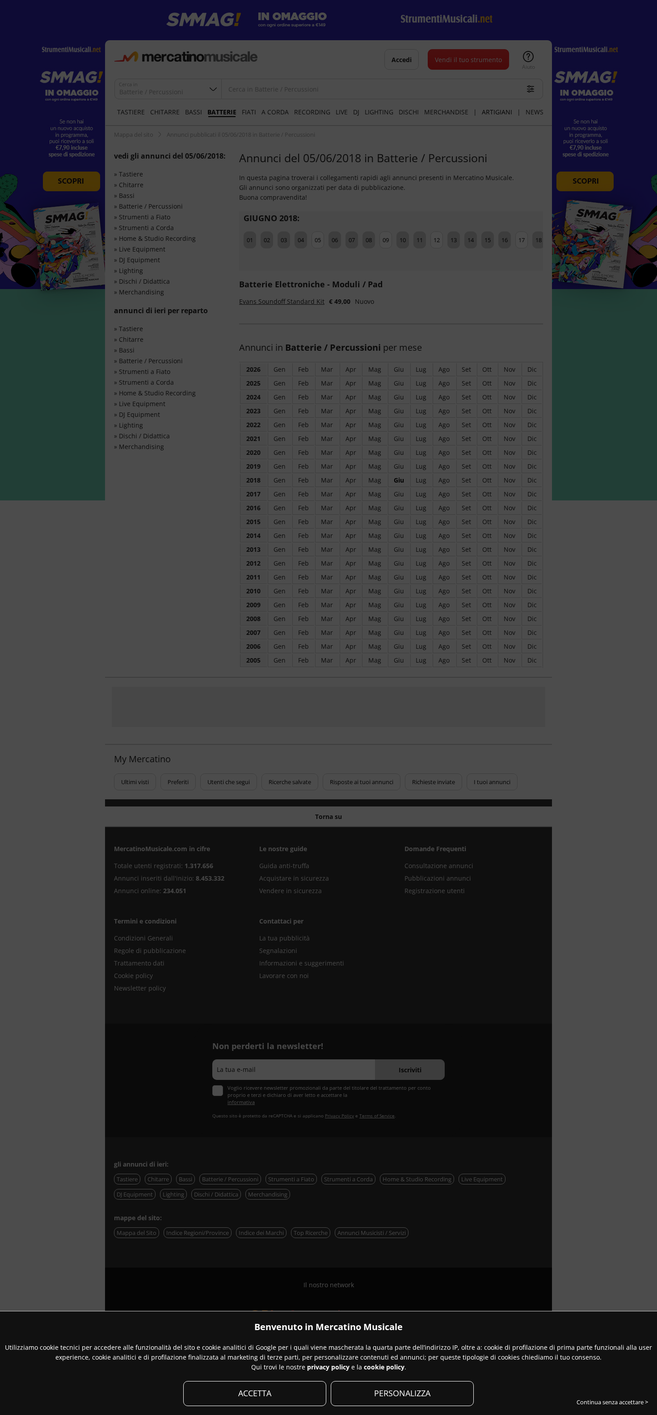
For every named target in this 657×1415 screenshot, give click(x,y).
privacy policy (328, 1367)
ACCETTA (254, 1393)
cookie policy (384, 1367)
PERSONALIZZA (402, 1393)
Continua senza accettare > (612, 1402)
